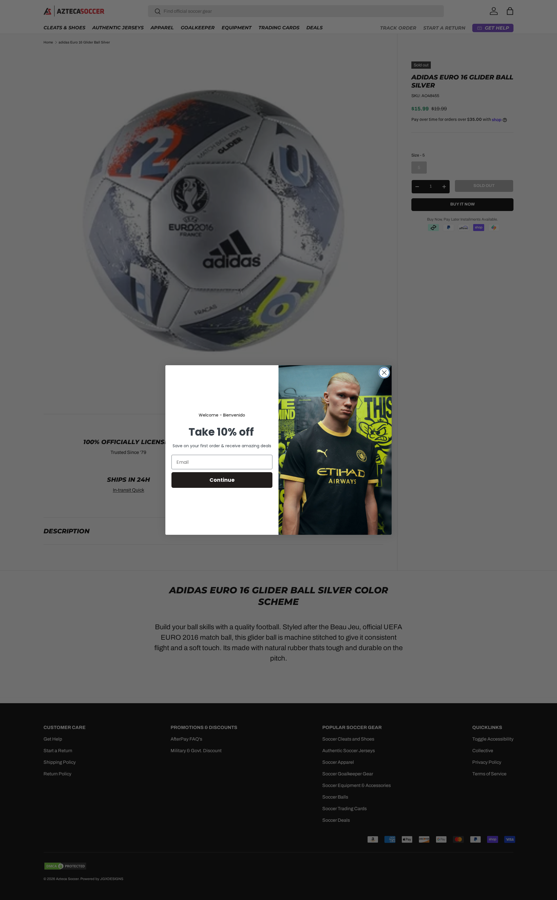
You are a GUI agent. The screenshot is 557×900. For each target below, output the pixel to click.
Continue (222, 479)
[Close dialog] (384, 373)
